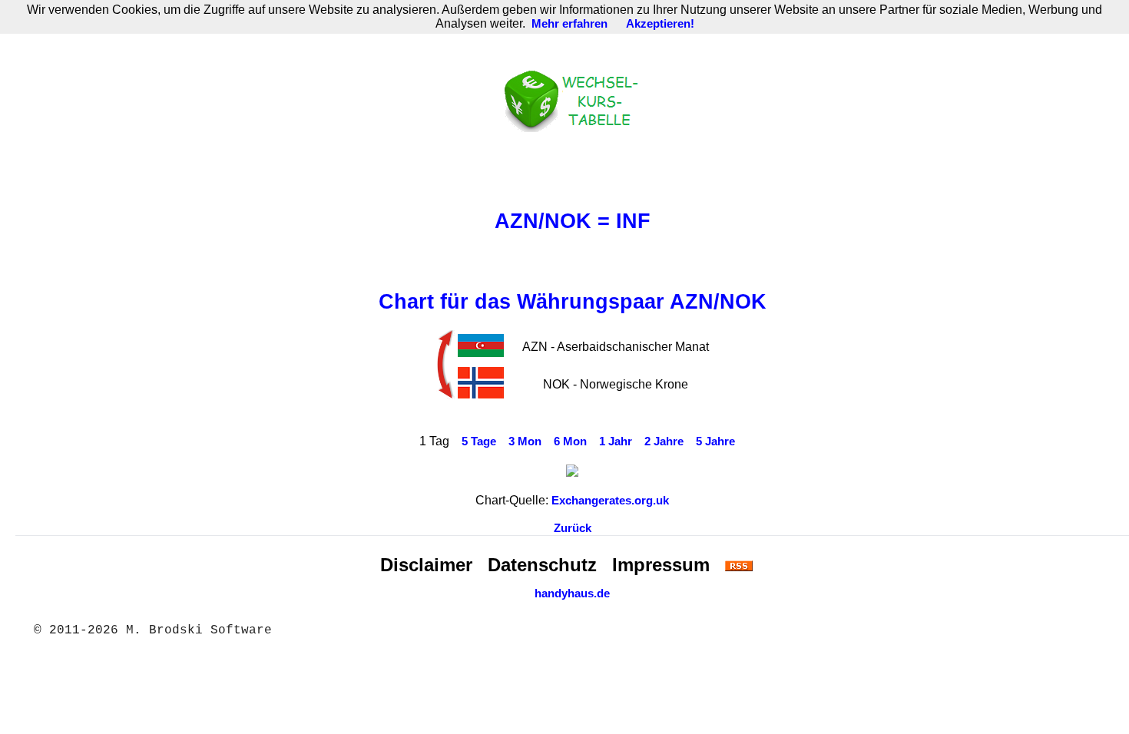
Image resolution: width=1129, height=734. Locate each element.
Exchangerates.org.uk (610, 500)
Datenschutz (542, 564)
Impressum (661, 564)
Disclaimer (426, 564)
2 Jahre (664, 441)
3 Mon (524, 441)
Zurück (572, 528)
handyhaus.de (572, 593)
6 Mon (570, 441)
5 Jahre (715, 441)
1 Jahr (615, 441)
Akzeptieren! (660, 24)
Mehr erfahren (569, 24)
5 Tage (479, 441)
